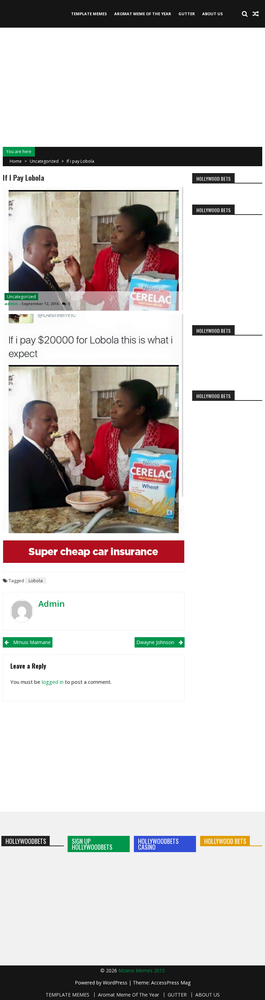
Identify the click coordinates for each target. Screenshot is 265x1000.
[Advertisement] (132, 86)
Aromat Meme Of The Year (142, 13)
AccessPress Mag (170, 982)
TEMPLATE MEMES (89, 13)
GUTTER (186, 13)
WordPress (116, 982)
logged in (52, 681)
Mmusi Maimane (32, 642)
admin (11, 303)
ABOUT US (212, 13)
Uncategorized (44, 161)
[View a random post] (256, 14)
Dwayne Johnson (155, 642)
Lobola (36, 580)
